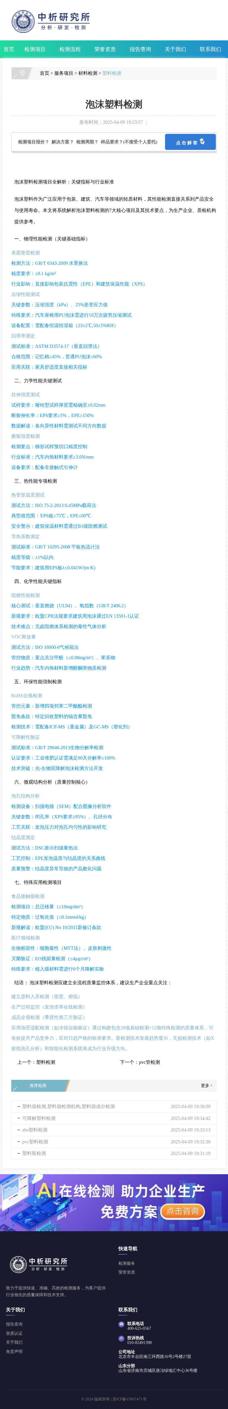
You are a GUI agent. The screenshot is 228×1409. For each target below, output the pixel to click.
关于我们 (175, 49)
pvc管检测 (149, 1062)
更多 (205, 1085)
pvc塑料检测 (35, 1141)
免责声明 (14, 1351)
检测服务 (126, 1263)
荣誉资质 (105, 49)
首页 (9, 49)
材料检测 (87, 73)
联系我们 (210, 49)
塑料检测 (111, 73)
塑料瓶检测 (34, 1153)
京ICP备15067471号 (130, 1399)
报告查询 (140, 49)
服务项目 (63, 73)
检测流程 (70, 49)
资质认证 (14, 1333)
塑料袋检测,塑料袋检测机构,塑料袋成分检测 (68, 1106)
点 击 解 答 (188, 142)
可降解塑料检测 (39, 1118)
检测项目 (35, 49)
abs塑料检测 (35, 1129)
